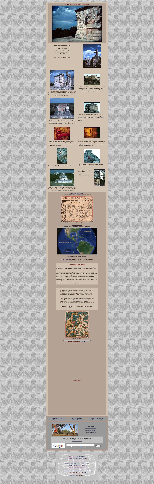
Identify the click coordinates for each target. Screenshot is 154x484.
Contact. (85, 472)
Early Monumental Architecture (57, 418)
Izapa (88, 463)
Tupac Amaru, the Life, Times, (97, 418)
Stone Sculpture (71, 465)
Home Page (71, 470)
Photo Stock (72, 475)
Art (83, 470)
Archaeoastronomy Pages (90, 430)
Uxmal (79, 463)
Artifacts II (83, 465)
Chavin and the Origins (77, 418)
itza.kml (85, 256)
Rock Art (65, 470)
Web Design (87, 470)
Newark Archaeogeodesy (77, 225)
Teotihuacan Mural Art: (68, 260)
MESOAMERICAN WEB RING (79, 458)
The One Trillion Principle (77, 441)
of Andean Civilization (77, 419)
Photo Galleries (78, 470)
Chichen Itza (73, 463)
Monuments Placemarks (91, 432)
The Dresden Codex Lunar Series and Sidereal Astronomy (77, 222)
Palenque (84, 463)
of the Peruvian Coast (57, 419)
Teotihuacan (67, 463)
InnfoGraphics (84, 341)
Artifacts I (78, 465)
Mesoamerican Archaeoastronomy (77, 193)
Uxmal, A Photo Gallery (80, 456)
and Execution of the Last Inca (96, 419)
